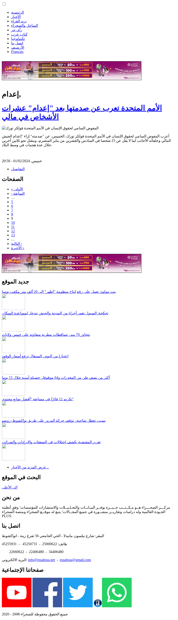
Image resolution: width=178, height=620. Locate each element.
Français (17, 52)
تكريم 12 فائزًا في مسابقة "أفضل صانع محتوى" (38, 399)
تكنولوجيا (18, 39)
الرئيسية (17, 12)
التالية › (16, 244)
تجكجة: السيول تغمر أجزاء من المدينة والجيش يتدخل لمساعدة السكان (55, 313)
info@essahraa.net (41, 560)
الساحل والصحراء (24, 25)
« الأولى (17, 189)
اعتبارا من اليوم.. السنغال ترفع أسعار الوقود (35, 356)
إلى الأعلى (9, 487)
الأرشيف (17, 47)
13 (13, 235)
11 (13, 227)
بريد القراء (19, 21)
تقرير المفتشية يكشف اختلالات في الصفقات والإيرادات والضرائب (51, 442)
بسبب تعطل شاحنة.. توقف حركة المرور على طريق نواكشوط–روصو (54, 420)
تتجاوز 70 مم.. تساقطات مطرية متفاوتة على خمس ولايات (46, 335)
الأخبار (16, 17)
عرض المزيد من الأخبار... (30, 467)
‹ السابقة (18, 193)
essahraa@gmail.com (75, 560)
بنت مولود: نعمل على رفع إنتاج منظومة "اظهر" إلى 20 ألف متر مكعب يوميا (59, 292)
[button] (4, 4)
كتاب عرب (19, 34)
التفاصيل (18, 169)
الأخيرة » (17, 248)
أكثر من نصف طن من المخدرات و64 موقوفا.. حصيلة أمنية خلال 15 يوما (56, 378)
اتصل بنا (17, 43)
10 (13, 223)
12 (13, 231)
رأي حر (16, 30)
